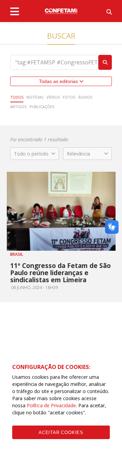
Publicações (41, 106)
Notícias (34, 97)
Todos (16, 97)
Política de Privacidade (51, 405)
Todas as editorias (59, 81)
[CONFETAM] (61, 10)
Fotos (69, 97)
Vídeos (53, 97)
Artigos (18, 106)
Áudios (85, 97)
